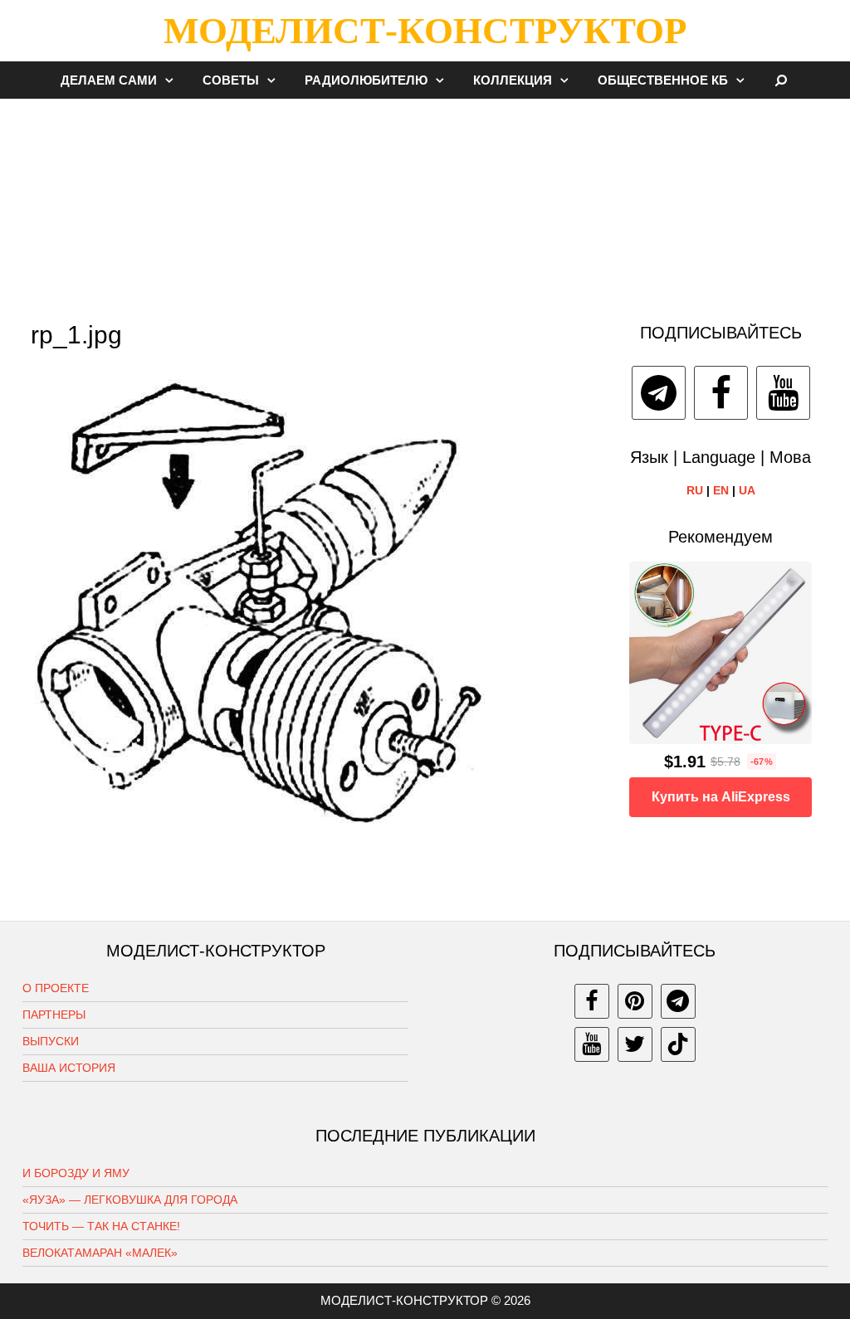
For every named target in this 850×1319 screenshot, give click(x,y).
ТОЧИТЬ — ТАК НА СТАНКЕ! (101, 1226)
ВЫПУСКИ (50, 1041)
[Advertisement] (425, 202)
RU (694, 490)
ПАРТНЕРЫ (53, 1014)
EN (721, 490)
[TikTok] (678, 1044)
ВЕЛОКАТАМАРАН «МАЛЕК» (100, 1252)
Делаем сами (109, 80)
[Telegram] (659, 393)
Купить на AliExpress (721, 797)
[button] (173, 80)
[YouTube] (783, 393)
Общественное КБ (663, 80)
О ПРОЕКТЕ (55, 988)
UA (747, 490)
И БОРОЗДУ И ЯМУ (75, 1173)
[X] (635, 1044)
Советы (231, 80)
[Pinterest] (635, 1001)
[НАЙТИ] (781, 80)
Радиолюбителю (366, 80)
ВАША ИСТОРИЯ (68, 1067)
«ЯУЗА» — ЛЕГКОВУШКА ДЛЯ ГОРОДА (129, 1199)
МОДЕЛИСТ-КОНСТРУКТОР (425, 30)
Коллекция (512, 80)
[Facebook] (721, 393)
